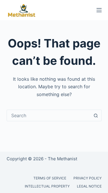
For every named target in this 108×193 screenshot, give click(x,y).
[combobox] (48, 115)
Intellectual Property (47, 186)
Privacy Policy (87, 178)
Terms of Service (49, 178)
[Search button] (95, 115)
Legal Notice (89, 186)
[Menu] (99, 10)
